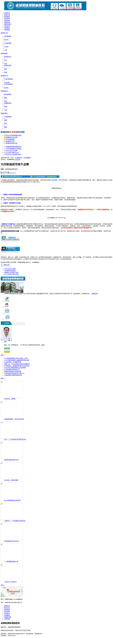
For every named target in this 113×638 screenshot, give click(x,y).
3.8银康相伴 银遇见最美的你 (13, 375)
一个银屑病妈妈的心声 (11, 561)
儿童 (5, 50)
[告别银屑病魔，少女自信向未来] (12, 417)
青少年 (6, 39)
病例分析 (7, 22)
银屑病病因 (7, 94)
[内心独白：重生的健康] (12, 478)
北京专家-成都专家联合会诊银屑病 (15, 367)
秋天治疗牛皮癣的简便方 (14, 154)
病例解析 (7, 615)
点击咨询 (17, 159)
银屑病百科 (7, 24)
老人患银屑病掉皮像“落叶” (12, 500)
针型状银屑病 (10, 139)
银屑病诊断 (7, 65)
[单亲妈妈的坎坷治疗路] (12, 540)
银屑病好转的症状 (11, 143)
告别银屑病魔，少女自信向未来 (14, 419)
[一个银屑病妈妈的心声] (12, 560)
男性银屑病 (7, 36)
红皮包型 (7, 82)
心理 (5, 110)
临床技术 (7, 20)
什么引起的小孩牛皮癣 (11, 274)
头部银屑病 (7, 116)
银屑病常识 (7, 56)
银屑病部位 (4, 113)
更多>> (3, 355)
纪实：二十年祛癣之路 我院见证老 (15, 439)
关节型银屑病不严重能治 (14, 148)
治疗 (5, 60)
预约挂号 (7, 26)
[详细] (43, 345)
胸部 (5, 127)
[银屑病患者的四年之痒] (12, 458)
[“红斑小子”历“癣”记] (12, 580)
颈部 (5, 120)
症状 (5, 63)
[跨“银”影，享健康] (12, 397)
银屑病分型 (4, 75)
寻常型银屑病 (8, 79)
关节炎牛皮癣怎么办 (12, 152)
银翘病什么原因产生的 (11, 272)
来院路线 (7, 29)
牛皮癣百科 (18, 157)
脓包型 (6, 87)
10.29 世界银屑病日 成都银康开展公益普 (16, 360)
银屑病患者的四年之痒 (11, 459)
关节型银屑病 (8, 84)
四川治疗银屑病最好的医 (14, 135)
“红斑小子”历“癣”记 (10, 582)
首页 (12, 157)
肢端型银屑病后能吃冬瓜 (14, 146)
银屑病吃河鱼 (10, 141)
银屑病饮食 (7, 103)
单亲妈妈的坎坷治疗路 (11, 541)
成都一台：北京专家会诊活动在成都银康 (17, 364)
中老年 (6, 46)
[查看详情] (94, 293)
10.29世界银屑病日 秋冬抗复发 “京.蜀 (15, 358)
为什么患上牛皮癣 (11, 150)
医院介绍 (7, 14)
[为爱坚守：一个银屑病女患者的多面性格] (12, 519)
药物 (5, 72)
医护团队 (7, 18)
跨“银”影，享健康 (9, 398)
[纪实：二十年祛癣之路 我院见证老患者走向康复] (12, 438)
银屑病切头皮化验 (11, 137)
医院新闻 (7, 16)
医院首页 (7, 13)
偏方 (5, 69)
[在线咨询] (5, 173)
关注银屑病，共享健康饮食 (12, 362)
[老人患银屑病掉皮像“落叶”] (12, 499)
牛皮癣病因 (27, 157)
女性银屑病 (7, 43)
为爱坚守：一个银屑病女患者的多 (14, 521)
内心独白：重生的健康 (11, 480)
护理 (5, 101)
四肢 (5, 123)
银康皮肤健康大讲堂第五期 (12, 371)
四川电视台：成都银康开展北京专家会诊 (17, 365)
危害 (5, 106)
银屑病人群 (4, 33)
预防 (5, 98)
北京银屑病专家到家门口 (12, 369)
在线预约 (7, 28)
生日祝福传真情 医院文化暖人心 (14, 373)
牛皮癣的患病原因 (10, 270)
